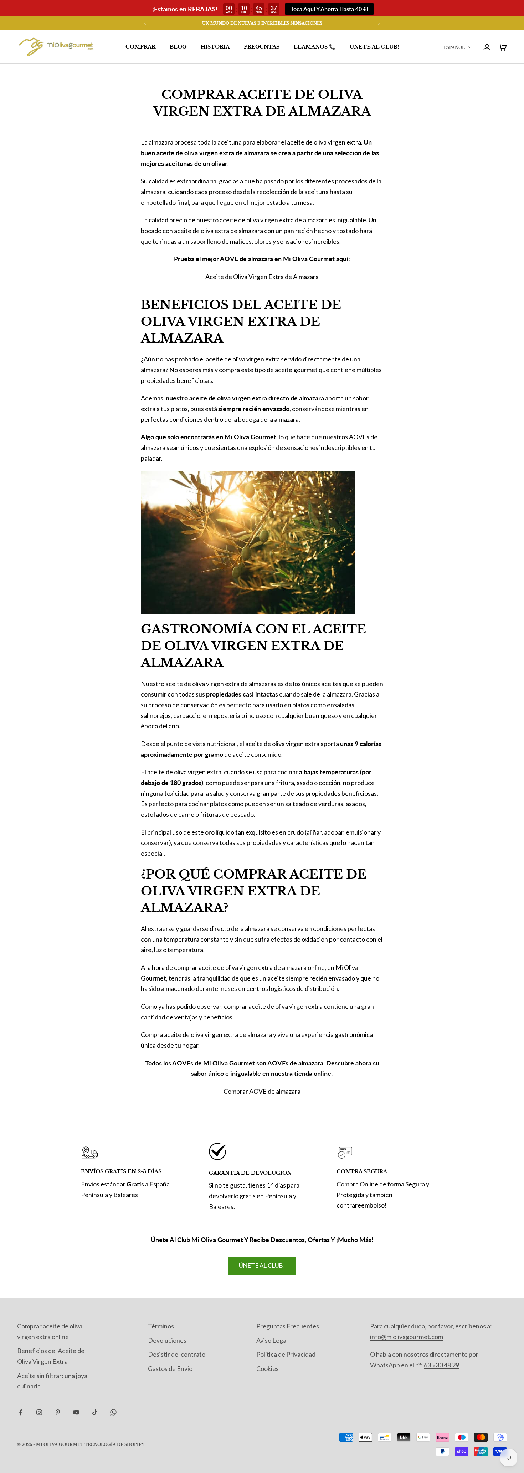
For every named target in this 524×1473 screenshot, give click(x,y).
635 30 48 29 (441, 1365)
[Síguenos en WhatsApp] (113, 1412)
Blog (178, 47)
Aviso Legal (272, 1340)
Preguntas (261, 47)
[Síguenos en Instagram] (39, 1412)
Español (454, 47)
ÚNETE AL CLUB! (374, 47)
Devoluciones (167, 1340)
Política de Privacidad (285, 1354)
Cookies (267, 1368)
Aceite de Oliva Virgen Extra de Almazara (262, 276)
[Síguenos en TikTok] (94, 1412)
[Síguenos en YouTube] (76, 1412)
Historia (215, 47)
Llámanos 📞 (314, 47)
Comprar (140, 47)
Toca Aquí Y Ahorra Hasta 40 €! (329, 8)
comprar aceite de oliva (206, 967)
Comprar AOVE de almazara (262, 1091)
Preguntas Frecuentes (287, 1326)
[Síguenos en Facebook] (20, 1412)
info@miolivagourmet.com (406, 1337)
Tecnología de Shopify (114, 1444)
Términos (161, 1326)
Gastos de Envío (170, 1368)
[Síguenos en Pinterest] (57, 1412)
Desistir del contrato (176, 1354)
